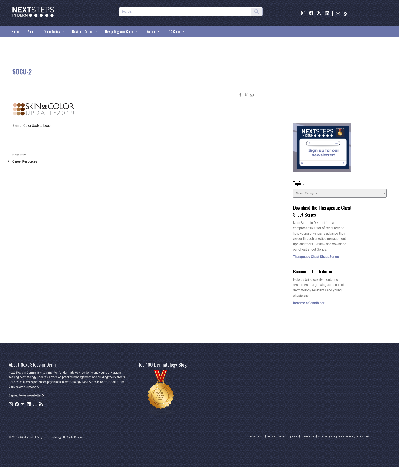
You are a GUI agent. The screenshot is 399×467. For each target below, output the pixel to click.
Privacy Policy (291, 436)
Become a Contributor (308, 303)
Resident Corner (82, 31)
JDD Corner (174, 31)
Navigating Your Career (120, 31)
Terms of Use (273, 436)
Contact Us (363, 436)
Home (15, 31)
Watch (151, 31)
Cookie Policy (308, 436)
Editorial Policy (347, 436)
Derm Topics (52, 31)
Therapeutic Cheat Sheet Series (316, 257)
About (31, 31)
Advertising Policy (327, 436)
